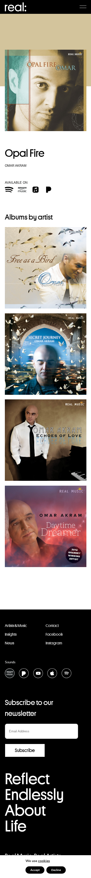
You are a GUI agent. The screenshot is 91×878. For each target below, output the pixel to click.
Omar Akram (15, 165)
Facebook (54, 634)
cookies (44, 861)
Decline (56, 870)
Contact (52, 625)
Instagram (54, 643)
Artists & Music (16, 625)
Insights (11, 634)
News (9, 643)
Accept (35, 870)
